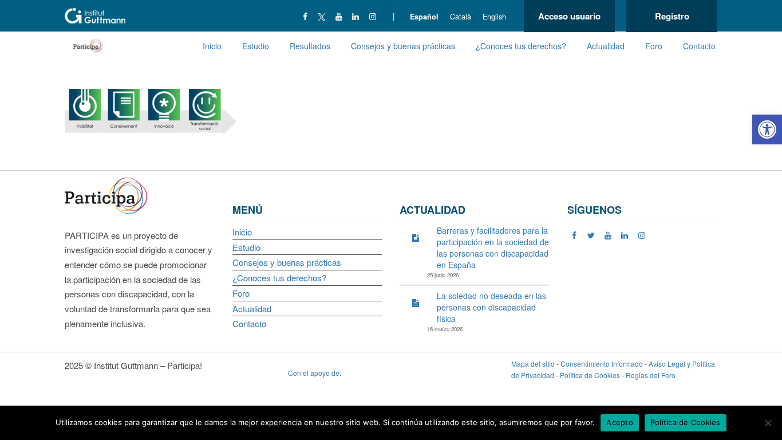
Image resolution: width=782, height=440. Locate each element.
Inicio (212, 46)
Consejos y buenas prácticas (403, 46)
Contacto (699, 46)
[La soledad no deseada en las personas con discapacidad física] (415, 302)
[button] (767, 129)
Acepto (619, 422)
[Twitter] (591, 235)
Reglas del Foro (651, 375)
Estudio (255, 46)
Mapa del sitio (533, 363)
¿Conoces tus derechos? (521, 46)
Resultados (310, 46)
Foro (653, 46)
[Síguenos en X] (322, 16)
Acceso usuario (569, 16)
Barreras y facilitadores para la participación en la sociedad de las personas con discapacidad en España (493, 247)
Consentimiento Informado (601, 363)
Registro (672, 16)
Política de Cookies (590, 375)
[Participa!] (109, 194)
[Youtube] (339, 16)
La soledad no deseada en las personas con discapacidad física (491, 307)
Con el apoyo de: (315, 373)
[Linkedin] (356, 16)
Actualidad (606, 46)
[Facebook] (305, 16)
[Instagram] (373, 16)
